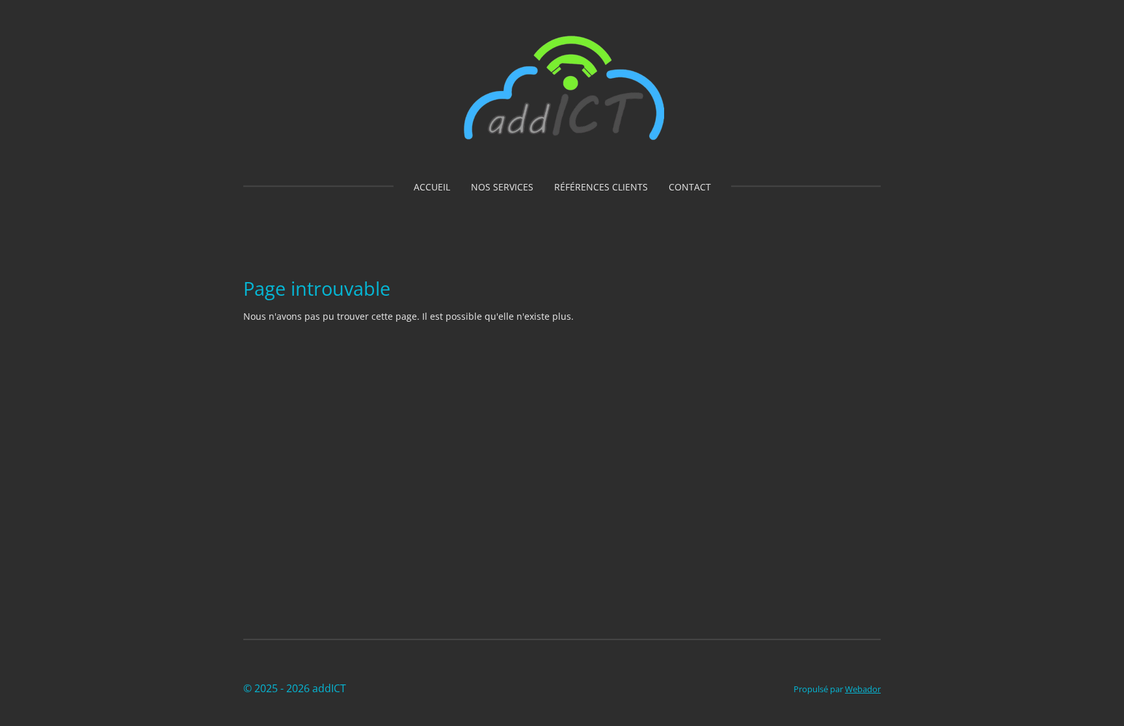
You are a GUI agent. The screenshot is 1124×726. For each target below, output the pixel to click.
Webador (863, 689)
